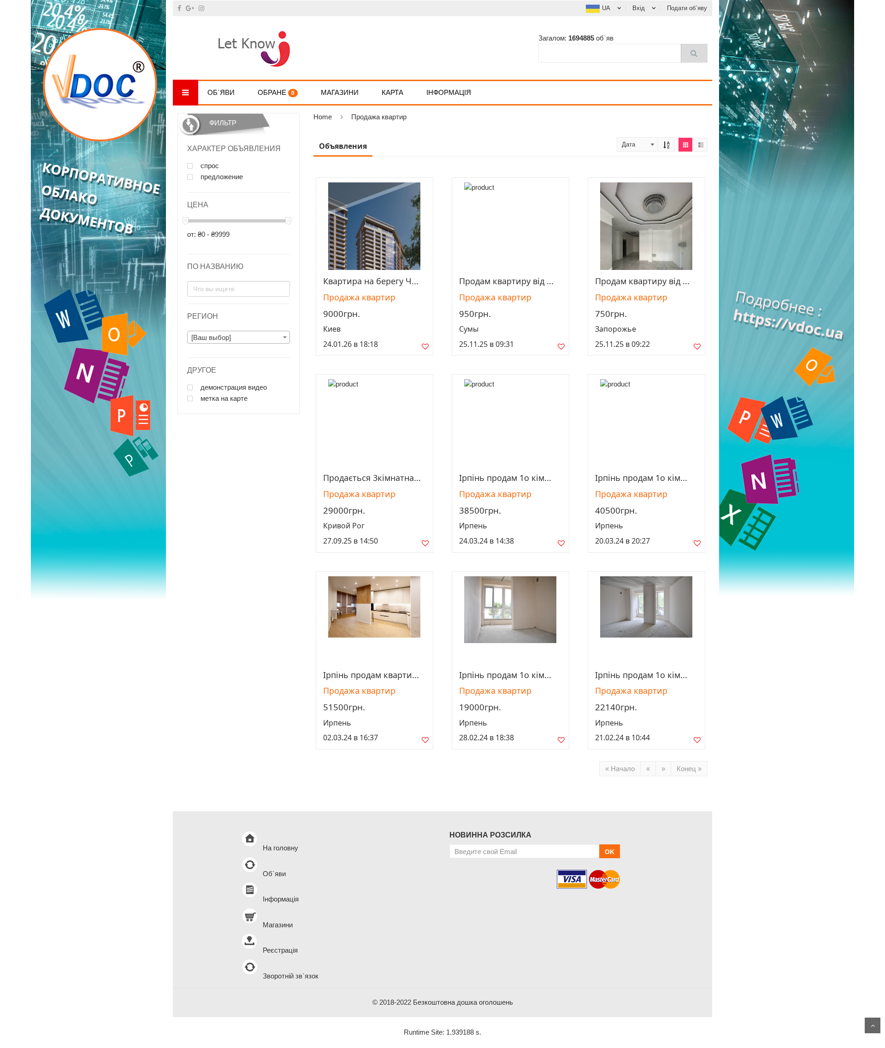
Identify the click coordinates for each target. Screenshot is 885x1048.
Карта (392, 92)
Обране (276, 92)
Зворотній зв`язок (291, 976)
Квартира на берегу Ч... (371, 281)
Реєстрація (280, 950)
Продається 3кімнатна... (372, 477)
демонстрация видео (233, 387)
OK (609, 851)
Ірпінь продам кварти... (371, 674)
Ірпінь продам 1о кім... (505, 477)
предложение (221, 177)
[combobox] (238, 337)
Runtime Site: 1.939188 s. (442, 1032)
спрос (209, 166)
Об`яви (221, 92)
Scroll (872, 1025)
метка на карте (223, 398)
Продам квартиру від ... (506, 281)
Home (322, 117)
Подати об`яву (687, 8)
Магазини (340, 92)
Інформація (448, 92)
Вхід (638, 8)
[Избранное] (425, 348)
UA (606, 8)
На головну (280, 848)
